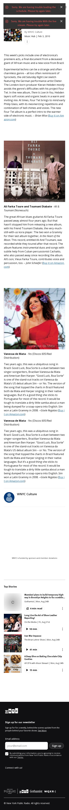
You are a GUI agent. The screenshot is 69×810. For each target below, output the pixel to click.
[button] (34, 602)
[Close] (61, 7)
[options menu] (27, 41)
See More (42, 730)
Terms (20, 757)
